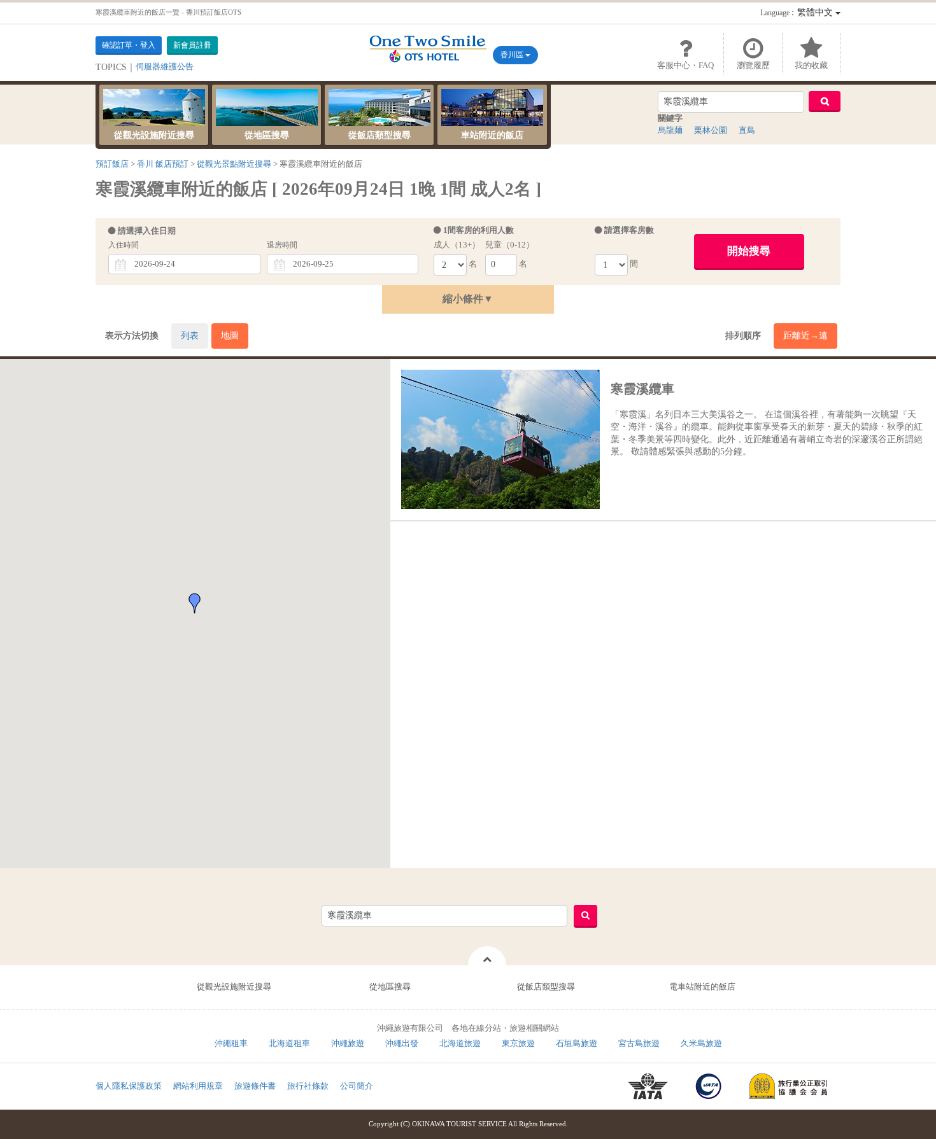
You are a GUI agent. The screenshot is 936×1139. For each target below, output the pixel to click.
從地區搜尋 (267, 135)
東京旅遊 (518, 1043)
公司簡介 (356, 1086)
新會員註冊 (192, 45)
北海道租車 (289, 1043)
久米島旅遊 (701, 1043)
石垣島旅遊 (576, 1043)
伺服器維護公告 (165, 66)
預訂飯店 (112, 164)
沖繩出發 (401, 1043)
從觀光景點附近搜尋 (234, 164)
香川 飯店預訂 (162, 164)
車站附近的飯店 (492, 135)
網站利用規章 (198, 1086)
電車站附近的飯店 (702, 986)
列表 (190, 335)
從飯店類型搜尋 (379, 135)
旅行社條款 (308, 1086)
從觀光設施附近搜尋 (154, 135)
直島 (747, 130)
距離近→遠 (805, 335)
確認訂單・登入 (128, 45)
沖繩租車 (231, 1043)
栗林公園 (710, 130)
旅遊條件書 (255, 1086)
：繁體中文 (797, 12)
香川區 (512, 54)
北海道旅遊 (460, 1043)
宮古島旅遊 (639, 1043)
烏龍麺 (670, 130)
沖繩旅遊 (347, 1043)
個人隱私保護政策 (129, 1086)
